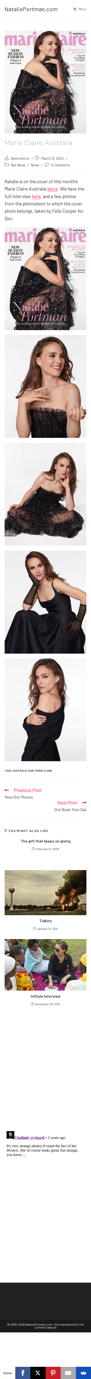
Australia (20, 770)
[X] (38, 1373)
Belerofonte (20, 158)
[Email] (68, 1373)
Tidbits (45, 920)
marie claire (43, 770)
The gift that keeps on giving (46, 841)
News (35, 165)
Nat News (18, 165)
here (36, 196)
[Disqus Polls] (46, 1068)
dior (31, 770)
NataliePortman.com (31, 8)
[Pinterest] (53, 1373)
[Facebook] (23, 1373)
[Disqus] (46, 1190)
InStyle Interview (45, 996)
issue (52, 189)
